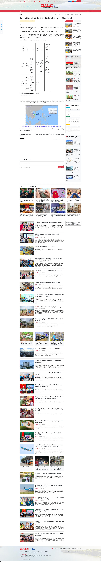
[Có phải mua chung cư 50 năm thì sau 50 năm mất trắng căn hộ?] (27, 364)
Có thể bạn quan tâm (28, 186)
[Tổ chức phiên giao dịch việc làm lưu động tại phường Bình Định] (27, 413)
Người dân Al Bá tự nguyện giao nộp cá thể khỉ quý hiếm (76, 80)
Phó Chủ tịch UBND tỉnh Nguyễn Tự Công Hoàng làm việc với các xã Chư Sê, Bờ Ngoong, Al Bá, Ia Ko (73, 65)
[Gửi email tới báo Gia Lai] (75, 1)
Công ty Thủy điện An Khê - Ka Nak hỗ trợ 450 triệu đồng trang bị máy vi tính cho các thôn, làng (73, 38)
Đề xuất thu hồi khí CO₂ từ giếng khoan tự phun (77, 25)
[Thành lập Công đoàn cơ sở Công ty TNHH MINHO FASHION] (27, 376)
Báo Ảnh (26, 1)
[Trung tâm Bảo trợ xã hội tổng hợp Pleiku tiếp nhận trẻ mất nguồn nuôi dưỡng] (27, 501)
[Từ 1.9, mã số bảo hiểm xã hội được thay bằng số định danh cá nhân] (27, 425)
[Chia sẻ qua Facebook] (1, 21)
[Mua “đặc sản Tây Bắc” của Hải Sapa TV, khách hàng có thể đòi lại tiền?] (27, 193)
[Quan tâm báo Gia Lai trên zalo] (71, 1)
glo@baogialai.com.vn (25, 554)
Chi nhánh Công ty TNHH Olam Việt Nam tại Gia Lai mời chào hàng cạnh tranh (73, 161)
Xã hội (21, 14)
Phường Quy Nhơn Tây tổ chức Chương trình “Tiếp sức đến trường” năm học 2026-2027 (49, 510)
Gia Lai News (88, 11)
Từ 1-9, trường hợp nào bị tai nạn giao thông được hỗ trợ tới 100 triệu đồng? (56, 468)
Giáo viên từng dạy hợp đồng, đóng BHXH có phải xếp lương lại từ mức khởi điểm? (42, 200)
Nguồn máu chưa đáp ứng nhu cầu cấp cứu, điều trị (48, 222)
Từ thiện (71, 14)
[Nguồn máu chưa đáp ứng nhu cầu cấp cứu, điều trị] (27, 226)
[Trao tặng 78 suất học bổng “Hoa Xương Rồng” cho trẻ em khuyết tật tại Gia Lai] (27, 298)
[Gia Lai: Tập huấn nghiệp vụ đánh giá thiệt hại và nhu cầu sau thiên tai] (74, 193)
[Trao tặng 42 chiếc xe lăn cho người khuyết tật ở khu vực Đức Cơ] (27, 437)
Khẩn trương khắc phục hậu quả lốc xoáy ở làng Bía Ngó (27, 343)
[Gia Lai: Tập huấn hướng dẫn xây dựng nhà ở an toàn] (27, 274)
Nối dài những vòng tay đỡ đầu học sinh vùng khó (48, 473)
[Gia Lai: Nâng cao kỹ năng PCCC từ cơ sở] (68, 51)
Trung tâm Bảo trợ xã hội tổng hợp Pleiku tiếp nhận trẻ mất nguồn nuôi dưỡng (49, 498)
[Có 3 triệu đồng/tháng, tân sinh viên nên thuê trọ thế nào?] (74, 208)
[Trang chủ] (21, 11)
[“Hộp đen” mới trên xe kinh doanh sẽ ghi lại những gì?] (26, 461)
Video (22, 1)
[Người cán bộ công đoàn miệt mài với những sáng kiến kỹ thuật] (57, 336)
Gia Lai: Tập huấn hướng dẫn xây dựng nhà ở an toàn (49, 270)
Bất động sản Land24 (74, 222)
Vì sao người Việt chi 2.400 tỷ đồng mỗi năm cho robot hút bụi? (41, 343)
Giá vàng (68, 124)
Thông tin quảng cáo (73, 137)
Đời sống (56, 14)
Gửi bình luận (60, 167)
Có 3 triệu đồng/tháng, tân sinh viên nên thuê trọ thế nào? (73, 215)
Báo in (32, 1)
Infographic (57, 1)
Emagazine (51, 1)
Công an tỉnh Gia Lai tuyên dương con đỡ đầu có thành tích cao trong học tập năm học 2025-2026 (49, 397)
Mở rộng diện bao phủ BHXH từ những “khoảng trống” (47, 235)
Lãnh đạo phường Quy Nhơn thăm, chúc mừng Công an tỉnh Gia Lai (49, 522)
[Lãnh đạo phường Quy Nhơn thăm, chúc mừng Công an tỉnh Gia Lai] (27, 525)
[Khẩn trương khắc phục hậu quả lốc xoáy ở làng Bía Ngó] (26, 336)
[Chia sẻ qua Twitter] (1, 27)
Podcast (36, 1)
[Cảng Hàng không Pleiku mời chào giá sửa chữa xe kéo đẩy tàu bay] (69, 142)
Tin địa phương (72, 57)
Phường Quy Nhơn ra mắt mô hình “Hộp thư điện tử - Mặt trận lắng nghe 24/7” (49, 385)
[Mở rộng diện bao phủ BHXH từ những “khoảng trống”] (27, 238)
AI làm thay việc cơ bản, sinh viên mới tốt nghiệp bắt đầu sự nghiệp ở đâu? (58, 215)
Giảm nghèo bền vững (77, 14)
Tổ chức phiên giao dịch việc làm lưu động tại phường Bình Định (49, 409)
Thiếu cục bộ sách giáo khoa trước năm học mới (47, 282)
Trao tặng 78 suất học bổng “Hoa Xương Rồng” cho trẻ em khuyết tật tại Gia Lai (49, 295)
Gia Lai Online (28, 548)
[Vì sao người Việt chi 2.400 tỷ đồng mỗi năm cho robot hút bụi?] (42, 336)
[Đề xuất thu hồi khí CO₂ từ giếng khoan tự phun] (68, 25)
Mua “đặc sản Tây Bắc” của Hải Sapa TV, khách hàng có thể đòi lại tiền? (26, 200)
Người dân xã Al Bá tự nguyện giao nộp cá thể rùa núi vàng (72, 98)
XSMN (79, 222)
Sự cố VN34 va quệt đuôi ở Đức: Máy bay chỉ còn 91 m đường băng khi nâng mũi (48, 486)
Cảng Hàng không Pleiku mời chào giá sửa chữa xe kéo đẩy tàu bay (73, 143)
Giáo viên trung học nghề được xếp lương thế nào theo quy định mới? (49, 534)
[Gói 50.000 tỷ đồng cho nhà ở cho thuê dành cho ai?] (27, 352)
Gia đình (60, 14)
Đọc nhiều (69, 21)
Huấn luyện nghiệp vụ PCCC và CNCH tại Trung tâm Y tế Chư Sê (77, 31)
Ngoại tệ (68, 116)
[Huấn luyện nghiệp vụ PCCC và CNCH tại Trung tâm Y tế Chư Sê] (68, 31)
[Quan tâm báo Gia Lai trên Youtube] (73, 1)
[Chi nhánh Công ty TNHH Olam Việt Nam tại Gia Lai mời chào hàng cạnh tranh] (69, 160)
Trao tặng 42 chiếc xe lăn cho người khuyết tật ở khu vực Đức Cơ (48, 433)
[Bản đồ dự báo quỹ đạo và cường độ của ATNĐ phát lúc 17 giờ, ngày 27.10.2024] (42, 115)
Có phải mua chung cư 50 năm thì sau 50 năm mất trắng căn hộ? (48, 361)
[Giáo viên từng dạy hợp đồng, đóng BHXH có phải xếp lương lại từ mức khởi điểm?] (43, 193)
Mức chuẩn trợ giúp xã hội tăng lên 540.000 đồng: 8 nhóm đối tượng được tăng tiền (48, 259)
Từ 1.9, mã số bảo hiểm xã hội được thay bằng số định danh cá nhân (49, 421)
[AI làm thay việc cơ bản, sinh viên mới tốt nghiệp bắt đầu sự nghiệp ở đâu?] (58, 208)
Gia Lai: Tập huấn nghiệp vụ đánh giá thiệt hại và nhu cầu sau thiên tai (74, 200)
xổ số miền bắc (68, 222)
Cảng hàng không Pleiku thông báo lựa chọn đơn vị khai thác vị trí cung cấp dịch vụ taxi (73, 170)
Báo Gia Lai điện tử (50, 6)
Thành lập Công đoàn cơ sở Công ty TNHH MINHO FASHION (48, 373)
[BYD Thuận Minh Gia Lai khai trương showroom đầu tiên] (69, 177)
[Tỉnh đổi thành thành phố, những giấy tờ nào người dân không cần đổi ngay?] (58, 193)
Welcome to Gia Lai (43, 1)
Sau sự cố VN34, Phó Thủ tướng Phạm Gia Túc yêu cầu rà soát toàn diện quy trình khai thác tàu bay (49, 445)
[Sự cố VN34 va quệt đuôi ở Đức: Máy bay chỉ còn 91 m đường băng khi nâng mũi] (27, 489)
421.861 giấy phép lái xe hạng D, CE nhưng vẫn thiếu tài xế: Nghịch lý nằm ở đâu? (42, 468)
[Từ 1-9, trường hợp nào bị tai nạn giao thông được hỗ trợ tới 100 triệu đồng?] (57, 461)
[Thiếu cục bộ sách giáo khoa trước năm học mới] (27, 286)
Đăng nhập (79, 1)
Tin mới (77, 21)
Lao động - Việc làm (66, 14)
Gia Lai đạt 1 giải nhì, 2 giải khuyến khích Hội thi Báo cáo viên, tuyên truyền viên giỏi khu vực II (73, 89)
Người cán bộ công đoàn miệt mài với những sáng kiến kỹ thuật (57, 343)
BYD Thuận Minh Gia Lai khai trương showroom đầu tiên (73, 178)
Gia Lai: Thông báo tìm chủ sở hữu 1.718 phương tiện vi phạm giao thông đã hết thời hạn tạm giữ (73, 152)
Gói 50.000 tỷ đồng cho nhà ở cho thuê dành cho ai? (48, 348)
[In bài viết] (1, 32)
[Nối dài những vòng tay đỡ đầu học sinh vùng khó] (27, 477)
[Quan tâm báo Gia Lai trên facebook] (69, 1)
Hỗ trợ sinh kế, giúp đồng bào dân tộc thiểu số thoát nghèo (76, 73)
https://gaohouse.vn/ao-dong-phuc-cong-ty (73, 224)
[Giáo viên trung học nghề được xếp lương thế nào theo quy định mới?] (27, 537)
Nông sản (68, 107)
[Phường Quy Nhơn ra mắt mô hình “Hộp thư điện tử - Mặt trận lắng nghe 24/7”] (27, 388)
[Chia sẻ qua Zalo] (1, 24)
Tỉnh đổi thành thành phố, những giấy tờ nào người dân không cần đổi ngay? (57, 200)
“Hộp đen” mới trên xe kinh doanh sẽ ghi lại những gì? (26, 468)
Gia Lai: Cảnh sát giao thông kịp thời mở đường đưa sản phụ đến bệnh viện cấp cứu (73, 45)
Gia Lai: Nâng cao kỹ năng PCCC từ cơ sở (77, 50)
